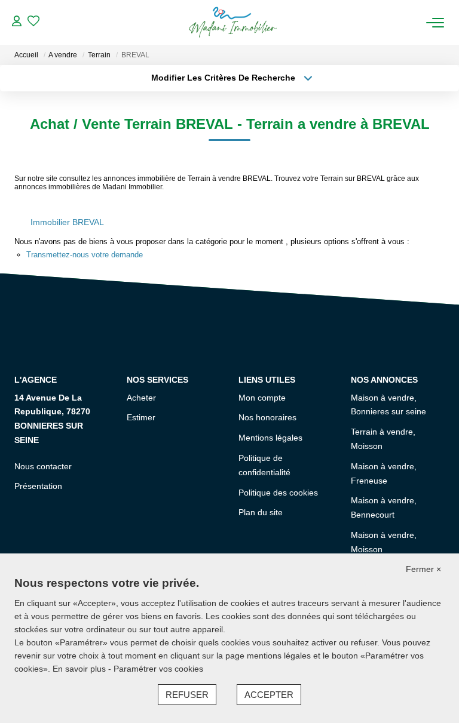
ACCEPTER (268, 695)
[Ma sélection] (33, 22)
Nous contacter (43, 466)
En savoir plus (80, 668)
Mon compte (262, 397)
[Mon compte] (17, 22)
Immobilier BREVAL (67, 222)
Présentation (38, 486)
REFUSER (187, 695)
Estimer (141, 417)
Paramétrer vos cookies (158, 668)
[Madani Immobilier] (232, 22)
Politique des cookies (278, 492)
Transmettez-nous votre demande (84, 254)
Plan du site (260, 512)
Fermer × (423, 569)
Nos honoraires (267, 417)
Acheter (141, 397)
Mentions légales (270, 437)
